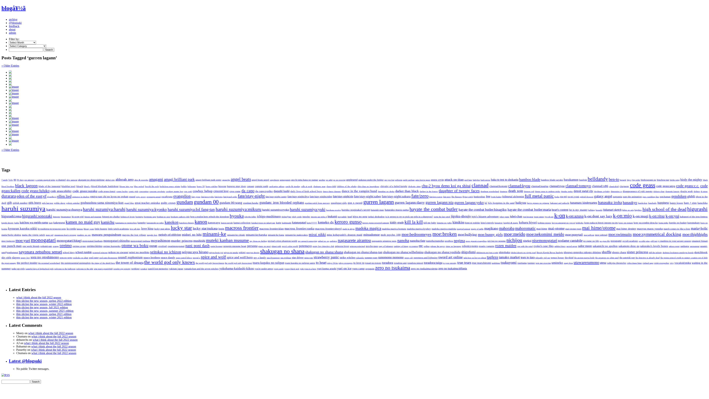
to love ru (358, 262)
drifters (697, 191)
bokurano (192, 186)
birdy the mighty (691, 179)
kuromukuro (693, 222)
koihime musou (544, 223)
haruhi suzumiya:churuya (64, 210)
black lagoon (26, 185)
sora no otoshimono (45, 257)
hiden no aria (628, 210)
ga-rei (563, 196)
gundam (185, 202)
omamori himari (700, 241)
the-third (569, 257)
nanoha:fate (417, 241)
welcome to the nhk (84, 269)
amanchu (226, 180)
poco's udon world (290, 246)
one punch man (11, 246)
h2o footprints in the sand (501, 203)
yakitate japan (176, 268)
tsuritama (522, 263)
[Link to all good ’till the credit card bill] (358, 118)
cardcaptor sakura (276, 186)
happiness (663, 202)
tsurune (531, 263)
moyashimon (160, 240)
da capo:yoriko (264, 191)
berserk (623, 180)
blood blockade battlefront (104, 186)
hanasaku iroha (610, 202)
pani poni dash (197, 245)
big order (636, 180)
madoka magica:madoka (444, 228)
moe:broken (444, 234)
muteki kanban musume (227, 240)
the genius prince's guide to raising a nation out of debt (684, 258)
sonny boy (25, 258)
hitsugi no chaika (111, 216)
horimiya (139, 217)
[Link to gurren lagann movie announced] (358, 137)
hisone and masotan (93, 217)
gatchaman (665, 196)
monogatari (43, 240)
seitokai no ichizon (165, 252)
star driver (298, 257)
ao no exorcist (339, 180)
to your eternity (449, 263)
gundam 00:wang (231, 202)
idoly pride (297, 217)
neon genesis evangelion (476, 241)
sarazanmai (694, 246)
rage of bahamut (386, 246)
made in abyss (348, 229)
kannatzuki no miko (155, 223)
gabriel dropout (586, 197)
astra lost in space (422, 180)
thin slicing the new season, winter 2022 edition (44, 304)
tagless (492, 257)
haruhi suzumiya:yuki (307, 209)
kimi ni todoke (472, 222)
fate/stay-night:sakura (396, 196)
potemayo (305, 246)
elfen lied (64, 196)
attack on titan (454, 179)
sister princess (637, 252)
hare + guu (690, 202)
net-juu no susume (496, 241)
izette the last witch (442, 217)
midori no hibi (192, 234)
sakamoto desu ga (629, 246)
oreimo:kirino (94, 246)
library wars (89, 229)
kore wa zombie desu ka (646, 222)
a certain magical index (45, 180)
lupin (221, 228)
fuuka (556, 197)
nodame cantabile (570, 241)
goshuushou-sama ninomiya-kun (102, 202)
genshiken (678, 196)
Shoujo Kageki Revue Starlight (550, 253)
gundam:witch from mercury (317, 203)
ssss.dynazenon (273, 258)
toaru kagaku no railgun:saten (300, 263)
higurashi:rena (11, 216)
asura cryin (437, 179)
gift (9, 202)
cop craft (188, 191)
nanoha (403, 240)
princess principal (357, 246)
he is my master (578, 209)
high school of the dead (664, 209)
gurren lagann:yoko (469, 202)
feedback (14, 26)
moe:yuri (23, 240)
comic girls (133, 191)
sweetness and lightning (426, 257)
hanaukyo (630, 202)
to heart (321, 263)
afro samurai (71, 180)
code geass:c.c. (687, 186)
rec (421, 246)
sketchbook (701, 252)
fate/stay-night (251, 195)
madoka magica (368, 228)
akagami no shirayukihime (91, 179)
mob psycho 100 (391, 234)
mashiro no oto (84, 235)
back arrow (485, 180)
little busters (101, 228)
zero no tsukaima (392, 268)
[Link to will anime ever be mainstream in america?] (358, 93)
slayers (16, 257)
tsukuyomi (509, 262)
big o (629, 180)
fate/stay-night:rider (321, 196)
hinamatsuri (66, 217)
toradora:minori (415, 263)
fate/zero (420, 196)
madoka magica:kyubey (419, 228)
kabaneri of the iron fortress (694, 216)
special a (196, 258)
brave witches (212, 186)
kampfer (142, 222)
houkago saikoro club (180, 217)
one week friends (31, 246)
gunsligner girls (339, 203)
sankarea (684, 246)
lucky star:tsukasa (205, 228)
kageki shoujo (7, 223)
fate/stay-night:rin (343, 196)
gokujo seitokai (73, 203)
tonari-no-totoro (373, 263)
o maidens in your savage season (674, 241)
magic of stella (477, 229)
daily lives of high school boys (306, 191)
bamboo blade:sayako (552, 179)
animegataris (285, 180)
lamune (80, 229)
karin (278, 222)
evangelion (182, 196)
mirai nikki (317, 234)
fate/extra (218, 197)
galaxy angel (603, 196)
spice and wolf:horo (240, 257)
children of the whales (347, 186)
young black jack (291, 269)
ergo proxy (141, 197)
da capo (248, 191)
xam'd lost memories (158, 268)
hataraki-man (377, 210)
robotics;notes (470, 246)
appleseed (352, 179)
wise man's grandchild (103, 269)
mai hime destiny (626, 228)
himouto (56, 217)
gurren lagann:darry (410, 202)
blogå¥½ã (13, 8)
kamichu (107, 222)
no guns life (605, 241)
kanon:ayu (214, 222)
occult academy (630, 241)
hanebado (652, 203)
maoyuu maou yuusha (650, 228)
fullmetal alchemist (513, 196)
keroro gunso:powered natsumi (375, 223)
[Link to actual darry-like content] (358, 115)
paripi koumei (216, 246)
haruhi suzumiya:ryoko (275, 209)
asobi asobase (409, 180)
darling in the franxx (429, 191)
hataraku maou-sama (397, 209)
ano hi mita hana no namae (304, 179)
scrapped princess (100, 253)
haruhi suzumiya (23, 208)
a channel (61, 179)
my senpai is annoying (307, 241)
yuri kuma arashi (326, 268)
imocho (306, 216)
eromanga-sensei (154, 197)
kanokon (172, 222)
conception (144, 191)
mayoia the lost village (134, 234)
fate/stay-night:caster (276, 196)
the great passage (8, 263)
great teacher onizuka (147, 202)
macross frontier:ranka (299, 228)
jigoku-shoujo (461, 216)
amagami (156, 179)
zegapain (369, 268)
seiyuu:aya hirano (195, 252)
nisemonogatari (544, 240)
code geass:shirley (61, 191)
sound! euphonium (130, 257)
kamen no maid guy (83, 222)
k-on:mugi (640, 216)
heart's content (560, 209)
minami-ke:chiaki (236, 234)
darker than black (407, 191)
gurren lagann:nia (439, 202)
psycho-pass (372, 246)
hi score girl (78, 216)
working (135, 268)
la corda (71, 228)
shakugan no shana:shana (324, 252)
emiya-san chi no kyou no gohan (109, 196)
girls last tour (47, 203)
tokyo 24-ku (332, 263)
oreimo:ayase (79, 246)
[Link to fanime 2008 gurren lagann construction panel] (358, 121)
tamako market (509, 257)
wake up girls (18, 268)
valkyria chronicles (616, 263)
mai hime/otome (598, 228)
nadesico (333, 241)
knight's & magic (511, 223)
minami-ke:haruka (256, 234)
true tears (464, 262)
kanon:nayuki (227, 223)
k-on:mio (622, 216)
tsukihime (496, 263)
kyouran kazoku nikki (22, 228)
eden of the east (29, 196)
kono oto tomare (626, 223)
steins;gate (308, 258)
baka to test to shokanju (504, 179)
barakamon (571, 179)
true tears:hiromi (481, 262)
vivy (672, 263)
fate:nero (447, 197)
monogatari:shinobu (116, 241)
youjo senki (279, 269)
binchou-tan (663, 179)
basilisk (583, 179)
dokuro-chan (659, 191)
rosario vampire (486, 246)
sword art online (450, 257)
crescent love (221, 191)
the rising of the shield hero (103, 263)
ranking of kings (401, 246)
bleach (79, 186)
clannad (480, 185)
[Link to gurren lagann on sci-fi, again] (358, 80)
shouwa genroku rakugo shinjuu (582, 252)
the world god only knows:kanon (210, 263)
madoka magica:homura (394, 228)
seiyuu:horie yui (216, 253)
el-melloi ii (51, 197)
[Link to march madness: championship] (358, 131)
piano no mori (264, 246)
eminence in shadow (81, 197)
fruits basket (496, 197)
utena (603, 262)
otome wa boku (134, 245)
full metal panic (539, 195)
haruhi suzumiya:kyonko (146, 209)
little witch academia (118, 228)
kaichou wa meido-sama (34, 222)
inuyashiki (342, 217)
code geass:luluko (35, 191)
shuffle (606, 252)
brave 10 (201, 186)
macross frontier (241, 228)
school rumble (83, 252)
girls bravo (34, 202)
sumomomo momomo (391, 257)
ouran (153, 246)
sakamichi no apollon (605, 246)
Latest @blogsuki (25, 361)
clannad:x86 (600, 186)
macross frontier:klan (271, 228)
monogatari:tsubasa (140, 241)
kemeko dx (326, 222)
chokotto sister (414, 186)
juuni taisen (539, 217)
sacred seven (571, 246)
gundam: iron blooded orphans (281, 202)
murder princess (181, 241)
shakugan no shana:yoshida (442, 252)
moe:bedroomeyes (416, 234)
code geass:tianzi (107, 191)
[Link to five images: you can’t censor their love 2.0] (358, 99)
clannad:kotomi (498, 186)
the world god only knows (169, 262)
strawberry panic (326, 257)
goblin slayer (59, 203)
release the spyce (437, 246)
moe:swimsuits (620, 234)
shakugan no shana (282, 251)
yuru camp (358, 268)
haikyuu (521, 202)
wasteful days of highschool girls (39, 269)
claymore (624, 186)
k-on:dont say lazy (598, 216)
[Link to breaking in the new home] (358, 106)
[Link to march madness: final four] (358, 134)
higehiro (638, 210)
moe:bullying (467, 234)
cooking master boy (174, 191)
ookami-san (46, 246)
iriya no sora (360, 216)
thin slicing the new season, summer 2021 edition (44, 310)
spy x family (260, 257)
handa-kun (642, 203)
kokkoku (579, 223)
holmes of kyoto (128, 217)
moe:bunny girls (490, 234)
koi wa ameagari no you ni (563, 223)
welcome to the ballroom (65, 269)
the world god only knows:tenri (238, 263)
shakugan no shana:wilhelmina (403, 252)
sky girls (6, 257)
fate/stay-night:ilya (298, 196)
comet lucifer (122, 191)
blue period (139, 186)
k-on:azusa (575, 216)
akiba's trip (110, 180)
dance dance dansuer (332, 191)
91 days (20, 180)
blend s (87, 186)
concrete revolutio (157, 191)
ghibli (691, 196)
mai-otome (556, 228)
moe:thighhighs (695, 234)
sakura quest (674, 246)
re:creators (413, 246)
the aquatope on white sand (607, 258)
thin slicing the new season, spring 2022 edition (43, 300)
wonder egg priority (122, 269)
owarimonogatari (176, 246)
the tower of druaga (129, 263)
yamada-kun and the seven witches (201, 268)
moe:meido (514, 234)
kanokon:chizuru (186, 223)
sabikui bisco (560, 246)
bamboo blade (529, 179)
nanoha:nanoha (435, 240)
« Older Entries (10, 65)
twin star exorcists (543, 263)
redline (427, 246)
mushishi (199, 241)
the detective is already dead (648, 258)
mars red (49, 235)
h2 (486, 203)
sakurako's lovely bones (654, 246)
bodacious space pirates (170, 186)
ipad (349, 216)
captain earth (261, 186)
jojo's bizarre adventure (485, 216)
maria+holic (699, 228)
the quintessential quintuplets (76, 263)
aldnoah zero (125, 179)
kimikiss (458, 222)
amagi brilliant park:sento (208, 179)
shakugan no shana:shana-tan (363, 252)
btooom (222, 186)
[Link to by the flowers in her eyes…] (358, 109)
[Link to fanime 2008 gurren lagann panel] (358, 125)
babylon (476, 180)
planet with (276, 246)
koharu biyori (528, 222)
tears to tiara (528, 257)
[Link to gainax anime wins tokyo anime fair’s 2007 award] (358, 143)
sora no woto (66, 257)
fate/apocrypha (207, 197)
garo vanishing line (651, 197)
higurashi (697, 209)
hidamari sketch (612, 209)
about (12, 29)
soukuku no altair (80, 258)
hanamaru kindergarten (583, 202)
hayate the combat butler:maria (529, 210)
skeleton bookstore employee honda (678, 253)
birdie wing (675, 180)
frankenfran (479, 196)
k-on (559, 215)
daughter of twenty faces (459, 191)
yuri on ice (344, 268)
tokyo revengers (345, 263)
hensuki (599, 210)
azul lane (468, 180)
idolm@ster (286, 217)
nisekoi (527, 240)
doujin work (686, 191)
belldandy (598, 179)
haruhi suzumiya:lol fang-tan (191, 209)
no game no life (591, 241)
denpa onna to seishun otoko (547, 191)
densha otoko (567, 191)
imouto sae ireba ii (319, 217)
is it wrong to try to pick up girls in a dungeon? (409, 216)
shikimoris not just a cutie (487, 253)
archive (13, 19)
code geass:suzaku (85, 191)
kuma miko (663, 223)
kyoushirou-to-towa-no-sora (52, 228)
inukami (332, 216)
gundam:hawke (250, 203)
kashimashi (286, 223)
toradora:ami (400, 263)
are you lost (389, 180)
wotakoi (143, 269)
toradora (387, 263)
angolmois (274, 180)
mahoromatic (525, 228)
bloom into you (126, 186)
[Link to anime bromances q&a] (358, 77)
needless (449, 241)
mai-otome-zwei (573, 228)
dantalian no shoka (386, 191)
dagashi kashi (282, 191)
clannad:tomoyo (578, 186)
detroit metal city (583, 191)
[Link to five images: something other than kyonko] (358, 112)
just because (528, 217)
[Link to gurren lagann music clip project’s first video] (358, 103)
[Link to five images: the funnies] (358, 90)
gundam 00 (206, 202)
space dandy (168, 257)
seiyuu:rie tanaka (231, 253)
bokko (184, 186)
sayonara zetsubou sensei (40, 252)
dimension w (616, 191)
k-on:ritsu (657, 216)
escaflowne (167, 196)
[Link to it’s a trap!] (358, 86)
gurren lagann (378, 202)
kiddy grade (397, 222)
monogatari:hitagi (69, 241)
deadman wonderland (490, 191)
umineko (557, 263)
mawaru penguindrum (106, 234)
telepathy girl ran (542, 258)
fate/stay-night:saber (367, 196)
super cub (409, 258)
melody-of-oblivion (169, 234)
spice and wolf (213, 257)
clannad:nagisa (539, 186)
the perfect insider (27, 262)
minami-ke (214, 234)
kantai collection (242, 222)
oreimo (66, 245)
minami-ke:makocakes (296, 234)
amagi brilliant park (179, 179)
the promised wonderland (49, 263)
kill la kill (414, 221)
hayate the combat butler (434, 209)
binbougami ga (648, 179)
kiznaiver (499, 223)
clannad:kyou (519, 185)
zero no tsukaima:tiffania (452, 268)
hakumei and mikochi (559, 203)
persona (252, 246)
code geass (642, 185)
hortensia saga (150, 217)
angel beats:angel (260, 179)
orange (56, 246)
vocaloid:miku (682, 262)
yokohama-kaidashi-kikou (236, 268)
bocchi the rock (152, 186)
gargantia (617, 196)
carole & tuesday (292, 186)
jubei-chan (516, 216)
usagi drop (568, 263)
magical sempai (463, 229)
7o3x (10, 180)
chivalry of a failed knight (393, 186)
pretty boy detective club (323, 246)
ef (44, 196)
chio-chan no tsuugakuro (368, 186)
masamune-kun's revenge (65, 235)
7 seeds (4, 180)
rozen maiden (505, 245)
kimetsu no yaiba (444, 223)
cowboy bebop (203, 191)
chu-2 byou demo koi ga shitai (446, 186)
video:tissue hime (634, 263)
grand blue (129, 203)
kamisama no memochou (126, 223)
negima (459, 240)
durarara (8, 196)
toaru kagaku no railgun (268, 263)
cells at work (306, 186)
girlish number (20, 203)
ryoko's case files (544, 246)
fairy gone (195, 197)
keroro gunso (348, 222)
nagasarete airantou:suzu (384, 241)
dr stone (704, 191)
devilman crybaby (602, 191)
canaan (250, 186)
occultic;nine (644, 241)
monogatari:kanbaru (92, 241)
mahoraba (506, 228)
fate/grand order (230, 197)
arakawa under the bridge (371, 179)
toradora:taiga (433, 263)
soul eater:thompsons (108, 258)
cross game (235, 191)
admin (12, 32)
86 (15, 179)
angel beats (241, 179)
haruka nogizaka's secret (356, 209)
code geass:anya (665, 186)
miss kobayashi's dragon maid (344, 234)
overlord (162, 246)
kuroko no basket (678, 222)
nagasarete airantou (354, 240)
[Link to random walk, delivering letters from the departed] (358, 140)
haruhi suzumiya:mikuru (238, 209)
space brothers (151, 257)
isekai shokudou (376, 216)
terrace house (557, 257)
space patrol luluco (184, 258)
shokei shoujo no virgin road (523, 253)
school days (69, 252)
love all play (135, 229)
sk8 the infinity (655, 253)
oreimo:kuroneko (112, 246)
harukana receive (333, 210)
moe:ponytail (574, 234)
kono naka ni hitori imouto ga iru (601, 222)
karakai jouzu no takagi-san (263, 223)
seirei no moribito (139, 252)
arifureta (398, 180)
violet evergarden (661, 263)
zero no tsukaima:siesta (424, 268)
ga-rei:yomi (573, 196)
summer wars (371, 257)
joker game (504, 217)
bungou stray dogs (236, 186)
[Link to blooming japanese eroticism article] (358, 83)
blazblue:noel (68, 186)
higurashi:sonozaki (37, 216)
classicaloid (614, 186)
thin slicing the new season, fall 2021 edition (42, 307)
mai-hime (541, 228)
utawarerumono (586, 262)
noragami (616, 240)
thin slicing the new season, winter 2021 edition (44, 317)
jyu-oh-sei (549, 217)
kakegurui (59, 222)
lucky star (181, 228)
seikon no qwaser (118, 252)
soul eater (94, 257)
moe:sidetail (601, 234)
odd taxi (653, 241)
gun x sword (355, 202)
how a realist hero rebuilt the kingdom (209, 216)
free (488, 196)
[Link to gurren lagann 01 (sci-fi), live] (358, 96)
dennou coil (529, 191)
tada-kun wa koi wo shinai (475, 258)
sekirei (242, 252)
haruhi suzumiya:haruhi (104, 209)
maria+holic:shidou (11, 234)
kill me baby (430, 222)
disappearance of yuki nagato (638, 191)
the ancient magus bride (584, 258)
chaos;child (331, 186)
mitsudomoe (371, 234)
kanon (201, 222)
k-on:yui (672, 216)
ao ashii (329, 180)
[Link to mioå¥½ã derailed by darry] (358, 74)
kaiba (16, 223)
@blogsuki (15, 22)
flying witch (468, 197)
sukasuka (360, 258)
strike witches (347, 257)
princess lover (342, 246)
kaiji (51, 223)
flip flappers (456, 197)
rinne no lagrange (453, 246)
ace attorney (29, 180)
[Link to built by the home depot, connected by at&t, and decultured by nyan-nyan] (358, 128)
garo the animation (632, 196)
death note (515, 191)
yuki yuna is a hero (308, 269)
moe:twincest (8, 241)
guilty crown (168, 202)
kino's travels (487, 222)
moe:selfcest (589, 235)
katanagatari (299, 222)
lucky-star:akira (162, 228)
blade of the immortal (50, 186)
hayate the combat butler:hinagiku (483, 210)
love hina (147, 228)
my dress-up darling (258, 241)
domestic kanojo (672, 191)
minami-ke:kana (276, 234)
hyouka (237, 215)
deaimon (503, 191)
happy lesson (676, 203)
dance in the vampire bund (359, 191)
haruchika (703, 203)
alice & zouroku (141, 180)
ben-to (614, 179)
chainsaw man (319, 186)
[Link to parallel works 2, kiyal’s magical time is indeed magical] (358, 71)
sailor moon (585, 246)
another (322, 180)
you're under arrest (264, 268)
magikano (491, 228)
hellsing (591, 210)
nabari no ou (323, 241)
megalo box (152, 235)
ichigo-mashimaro (269, 216)
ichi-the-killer (250, 217)
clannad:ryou (557, 186)
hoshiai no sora (163, 217)
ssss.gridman (285, 258)
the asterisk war (627, 257)
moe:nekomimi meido (545, 234)
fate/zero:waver (435, 197)
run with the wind (525, 246)
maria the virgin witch (33, 234)
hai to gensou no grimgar (538, 203)
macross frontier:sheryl (328, 228)
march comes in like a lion (677, 228)
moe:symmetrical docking (657, 234)
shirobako (504, 252)
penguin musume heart (234, 246)
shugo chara (619, 252)
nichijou (514, 240)
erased (132, 196)
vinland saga (648, 263)
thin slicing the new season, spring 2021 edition (43, 314)
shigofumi (468, 252)
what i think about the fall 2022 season (38, 297)
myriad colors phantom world (282, 241)
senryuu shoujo (252, 253)
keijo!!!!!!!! (312, 223)
